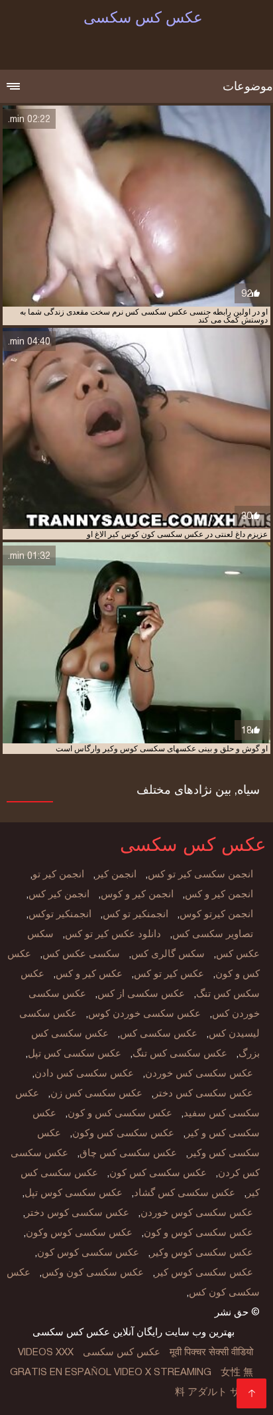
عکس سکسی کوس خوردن (196, 1212)
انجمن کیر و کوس (137, 894)
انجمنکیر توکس (59, 914)
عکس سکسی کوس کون (88, 1252)
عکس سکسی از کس (141, 993)
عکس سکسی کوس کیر (204, 1272)
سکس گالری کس (168, 953)
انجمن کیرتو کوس (216, 914)
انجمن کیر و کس (219, 894)
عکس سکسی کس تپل (74, 1053)
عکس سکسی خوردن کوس (144, 1013)
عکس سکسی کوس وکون (79, 1232)
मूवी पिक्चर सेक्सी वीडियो (211, 1352)
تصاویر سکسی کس (212, 934)
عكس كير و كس (89, 973)
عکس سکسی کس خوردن (199, 1073)
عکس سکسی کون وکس (93, 1272)
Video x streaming (162, 1372)
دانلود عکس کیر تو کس (113, 934)
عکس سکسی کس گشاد (184, 1192)
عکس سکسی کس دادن (84, 1073)
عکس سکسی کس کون (158, 1172)
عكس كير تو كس (169, 973)
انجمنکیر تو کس (135, 914)
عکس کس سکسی (121, 1352)
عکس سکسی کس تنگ (180, 1053)
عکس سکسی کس (158, 1033)
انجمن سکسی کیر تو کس (200, 874)
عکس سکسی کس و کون (120, 1113)
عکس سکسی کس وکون (123, 1133)
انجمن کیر (115, 874)
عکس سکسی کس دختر (203, 1093)
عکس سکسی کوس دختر (77, 1212)
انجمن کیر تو (58, 874)
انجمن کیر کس (58, 894)
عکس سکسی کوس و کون (198, 1232)
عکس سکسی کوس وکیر (201, 1252)
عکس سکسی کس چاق (128, 1153)
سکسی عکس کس (81, 953)
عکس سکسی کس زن (96, 1093)
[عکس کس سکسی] (251, 1393)
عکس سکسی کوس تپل (74, 1192)
